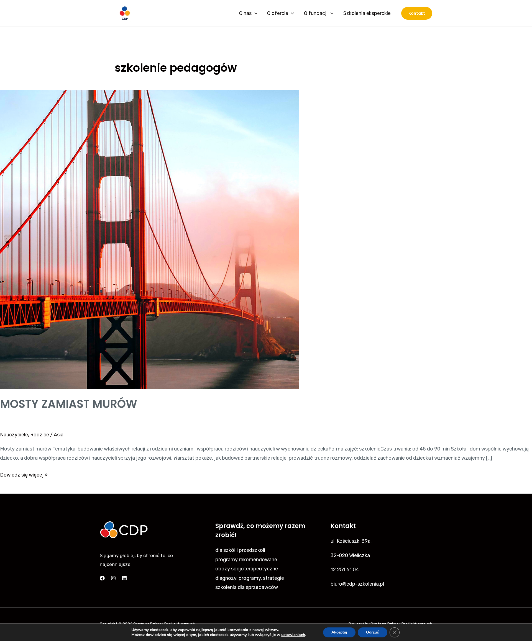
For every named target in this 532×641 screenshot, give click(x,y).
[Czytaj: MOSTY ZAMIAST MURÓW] (149, 239)
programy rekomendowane (246, 560)
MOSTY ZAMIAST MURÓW (68, 404)
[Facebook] (102, 578)
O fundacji (316, 13)
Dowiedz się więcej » (24, 474)
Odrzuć (372, 632)
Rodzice (39, 435)
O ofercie (277, 13)
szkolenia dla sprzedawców (246, 587)
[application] (254, 13)
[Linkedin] (124, 578)
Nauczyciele (14, 435)
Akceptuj (339, 632)
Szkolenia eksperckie (367, 13)
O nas (245, 13)
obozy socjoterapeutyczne (246, 569)
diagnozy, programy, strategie (249, 578)
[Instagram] (113, 578)
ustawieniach (293, 634)
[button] (416, 13)
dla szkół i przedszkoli (240, 550)
